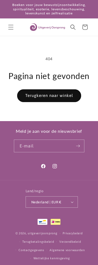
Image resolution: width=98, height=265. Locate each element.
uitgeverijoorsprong (42, 233)
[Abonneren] (78, 146)
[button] (11, 27)
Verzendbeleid (70, 241)
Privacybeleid (72, 233)
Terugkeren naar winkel (49, 95)
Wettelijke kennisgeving (51, 258)
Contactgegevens (31, 250)
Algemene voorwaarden (67, 250)
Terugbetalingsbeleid (38, 241)
